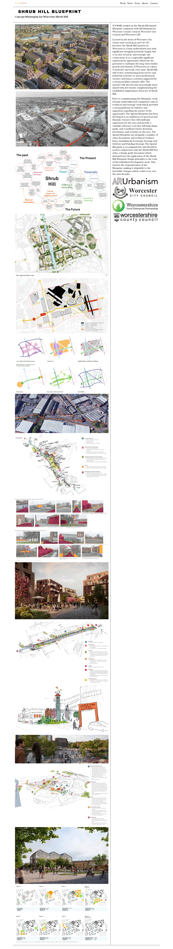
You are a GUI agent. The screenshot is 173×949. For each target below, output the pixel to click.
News (130, 3)
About (145, 3)
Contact (154, 3)
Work (122, 3)
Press (137, 3)
